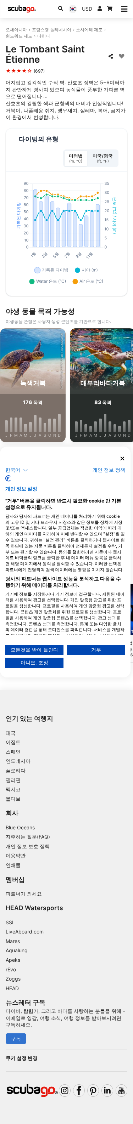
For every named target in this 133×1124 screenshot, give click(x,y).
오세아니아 (16, 29)
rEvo (11, 969)
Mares (13, 941)
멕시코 (13, 789)
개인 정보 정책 (109, 469)
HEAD (12, 988)
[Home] (21, 9)
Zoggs (13, 979)
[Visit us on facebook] (79, 1090)
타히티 (43, 36)
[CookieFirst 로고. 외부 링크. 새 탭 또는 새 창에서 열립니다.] (8, 478)
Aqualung (17, 950)
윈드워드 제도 (19, 36)
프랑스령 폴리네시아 (51, 29)
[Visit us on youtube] (121, 1090)
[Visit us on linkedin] (107, 1090)
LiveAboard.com (25, 932)
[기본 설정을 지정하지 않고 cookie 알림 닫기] (122, 458)
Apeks (13, 960)
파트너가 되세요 (24, 894)
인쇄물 (13, 865)
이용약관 (16, 855)
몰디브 (13, 799)
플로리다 (16, 770)
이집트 (13, 742)
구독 (16, 1038)
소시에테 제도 (89, 29)
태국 (11, 733)
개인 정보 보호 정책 (28, 846)
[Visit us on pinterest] (93, 1090)
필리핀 (13, 780)
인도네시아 (18, 761)
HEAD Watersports (34, 908)
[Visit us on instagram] (65, 1090)
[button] (16, 470)
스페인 (13, 752)
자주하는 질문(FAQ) (28, 837)
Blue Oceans (20, 827)
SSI (9, 922)
